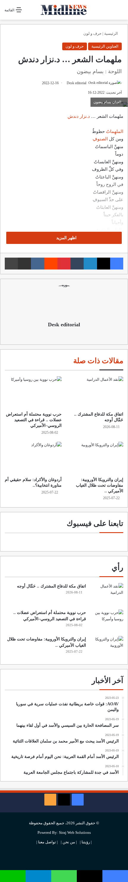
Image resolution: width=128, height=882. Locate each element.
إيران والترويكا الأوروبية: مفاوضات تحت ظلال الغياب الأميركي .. (99, 485)
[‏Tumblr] (77, 264)
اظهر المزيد (66, 238)
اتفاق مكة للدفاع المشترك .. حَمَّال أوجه (51, 586)
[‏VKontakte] (37, 264)
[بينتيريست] (64, 264)
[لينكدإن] (90, 264)
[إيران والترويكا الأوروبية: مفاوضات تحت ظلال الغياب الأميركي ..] (94, 458)
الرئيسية (111, 33)
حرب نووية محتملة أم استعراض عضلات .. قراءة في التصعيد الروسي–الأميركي (34, 420)
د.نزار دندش (79, 116)
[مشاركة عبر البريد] (24, 264)
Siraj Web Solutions (75, 832)
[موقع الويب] (64, 335)
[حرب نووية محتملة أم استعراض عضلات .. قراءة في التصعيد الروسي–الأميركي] (33, 392)
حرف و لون (92, 33)
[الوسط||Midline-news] (64, 9)
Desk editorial (76, 83)
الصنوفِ (100, 139)
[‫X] (103, 264)
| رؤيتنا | (86, 842)
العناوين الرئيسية (104, 46)
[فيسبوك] (116, 264)
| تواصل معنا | (47, 842)
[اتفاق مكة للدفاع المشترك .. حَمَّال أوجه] (94, 392)
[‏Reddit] (50, 264)
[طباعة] (11, 264)
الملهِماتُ (114, 131)
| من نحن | (69, 842)
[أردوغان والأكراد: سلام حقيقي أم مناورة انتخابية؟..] (33, 458)
